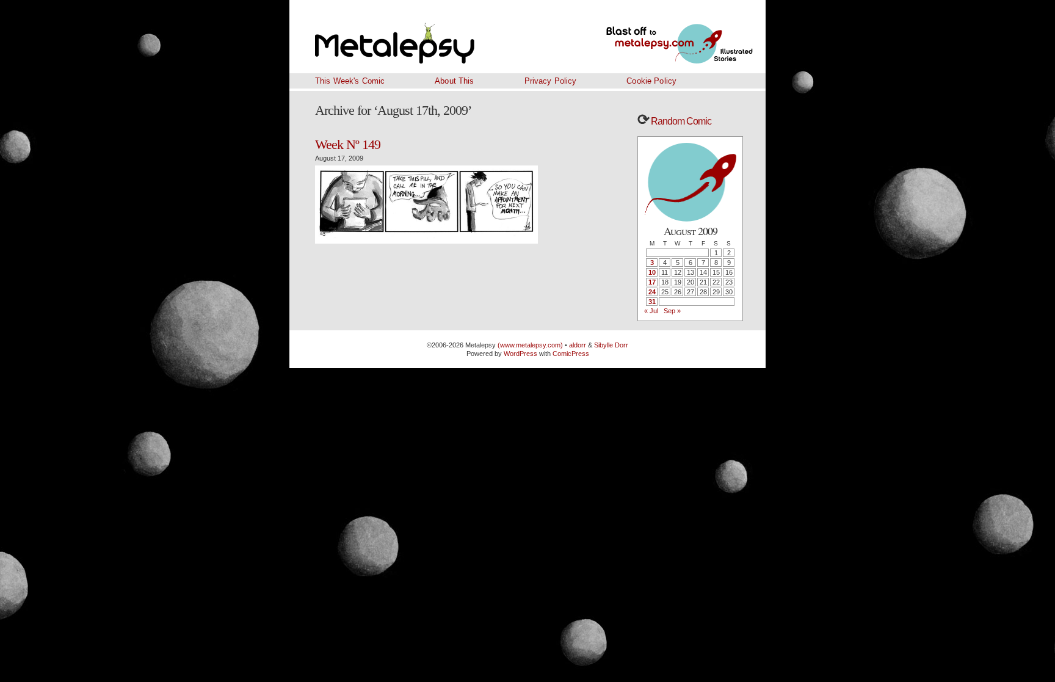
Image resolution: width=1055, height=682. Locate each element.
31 (652, 301)
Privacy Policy (550, 80)
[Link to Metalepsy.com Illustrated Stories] (665, 36)
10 (652, 272)
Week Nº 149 (347, 144)
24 (652, 292)
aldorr (578, 345)
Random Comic (680, 121)
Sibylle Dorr (611, 345)
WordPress (520, 353)
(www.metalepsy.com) (529, 345)
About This (454, 80)
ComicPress (571, 353)
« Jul (651, 310)
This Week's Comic (350, 80)
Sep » (672, 310)
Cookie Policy (651, 80)
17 (652, 282)
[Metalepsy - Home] (426, 36)
